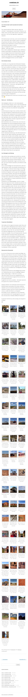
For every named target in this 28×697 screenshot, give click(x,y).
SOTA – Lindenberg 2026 (6, 674)
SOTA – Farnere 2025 (6, 683)
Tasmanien (5, 659)
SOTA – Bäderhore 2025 (6, 679)
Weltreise (19, 649)
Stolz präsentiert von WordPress (7, 694)
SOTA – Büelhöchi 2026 (6, 677)
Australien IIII (22, 659)
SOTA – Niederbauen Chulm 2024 (8, 685)
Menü (14, 8)
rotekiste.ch (14, 3)
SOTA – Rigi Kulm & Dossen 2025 (8, 680)
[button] (6, 311)
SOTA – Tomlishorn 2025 (6, 682)
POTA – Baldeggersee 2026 (7, 675)
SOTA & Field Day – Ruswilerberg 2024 (9, 686)
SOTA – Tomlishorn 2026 (6, 672)
